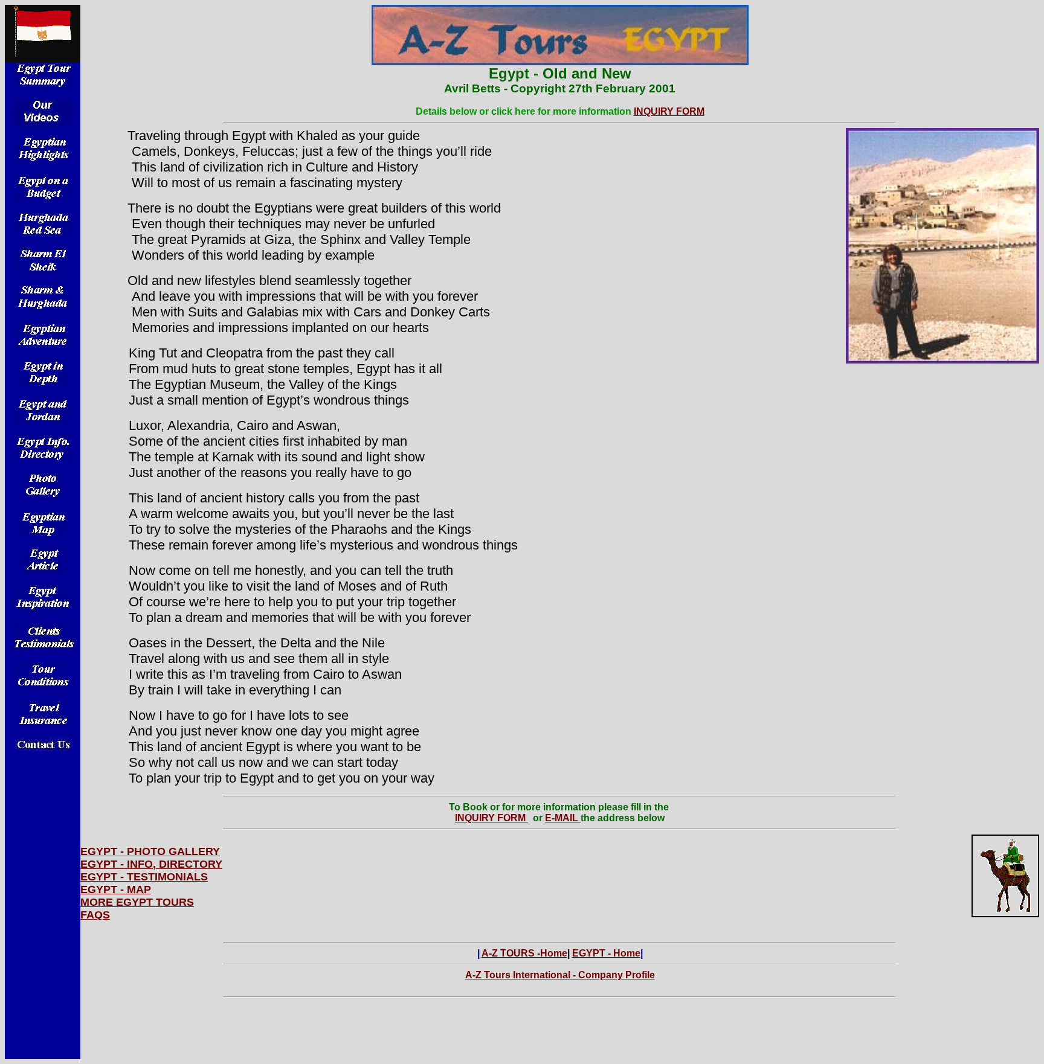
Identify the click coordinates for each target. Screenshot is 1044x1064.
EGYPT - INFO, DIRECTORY (151, 864)
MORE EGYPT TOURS (137, 902)
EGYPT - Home (606, 953)
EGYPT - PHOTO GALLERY (150, 851)
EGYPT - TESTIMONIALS (144, 877)
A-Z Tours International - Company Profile (560, 975)
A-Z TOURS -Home (524, 953)
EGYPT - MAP (115, 889)
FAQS (95, 915)
